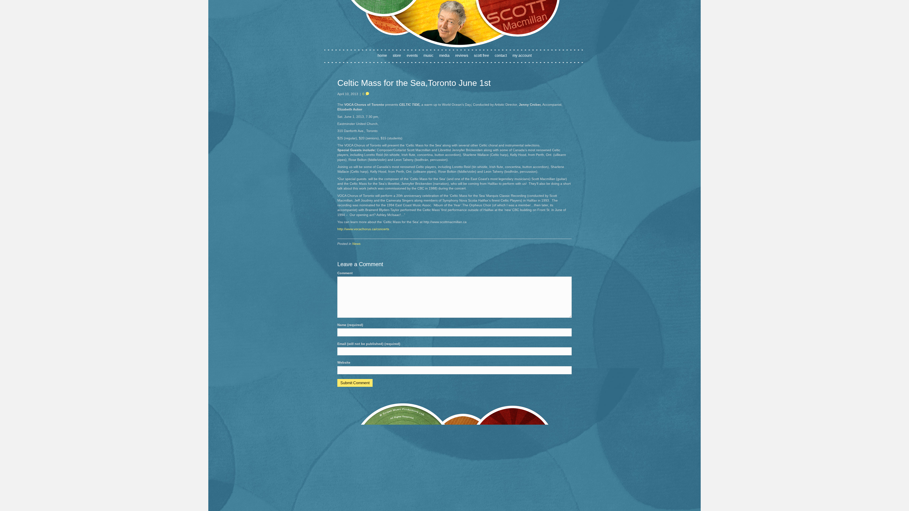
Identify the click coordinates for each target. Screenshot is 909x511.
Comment (345, 273)
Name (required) (350, 325)
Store (397, 55)
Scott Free (481, 55)
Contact (501, 55)
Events (412, 55)
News (356, 244)
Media (444, 55)
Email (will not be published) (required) (368, 344)
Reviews (461, 55)
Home (382, 55)
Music (428, 55)
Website (343, 362)
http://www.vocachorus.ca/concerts (363, 229)
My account (522, 55)
